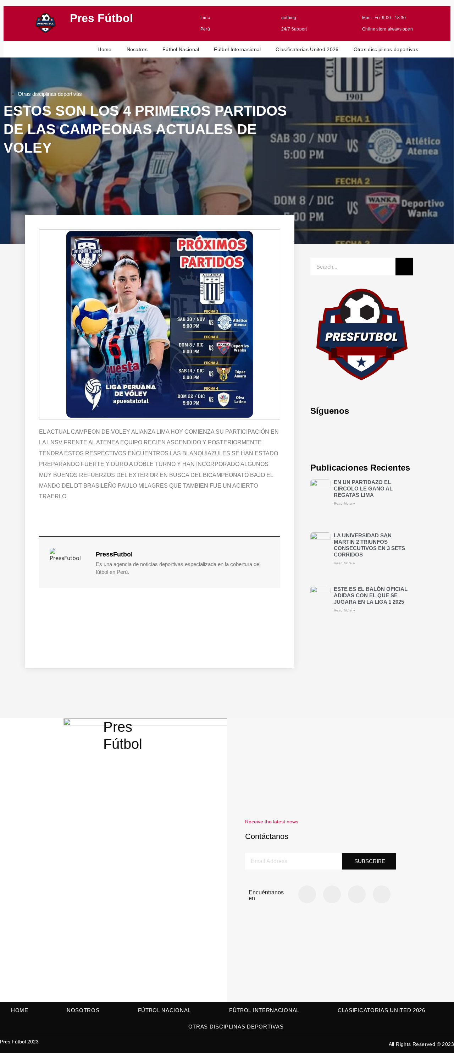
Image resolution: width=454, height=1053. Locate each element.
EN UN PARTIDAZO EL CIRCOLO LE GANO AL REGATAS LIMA (363, 488)
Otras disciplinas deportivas (386, 49)
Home (104, 49)
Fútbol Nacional (180, 49)
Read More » (344, 503)
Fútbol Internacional (237, 49)
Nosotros (137, 49)
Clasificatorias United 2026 (307, 49)
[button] (133, 186)
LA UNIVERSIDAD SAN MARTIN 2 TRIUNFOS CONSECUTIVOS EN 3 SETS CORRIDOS (369, 545)
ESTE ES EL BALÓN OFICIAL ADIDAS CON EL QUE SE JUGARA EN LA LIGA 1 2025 (371, 595)
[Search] (404, 266)
